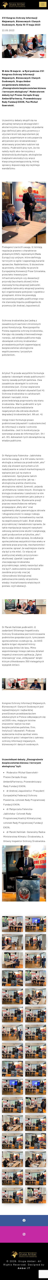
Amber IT (24, 1268)
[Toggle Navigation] (43, 4)
